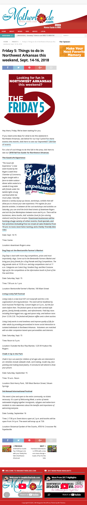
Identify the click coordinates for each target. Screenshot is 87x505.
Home (4, 31)
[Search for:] (73, 35)
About (11, 31)
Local (43, 31)
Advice (34, 31)
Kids (27, 31)
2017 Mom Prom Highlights (59, 471)
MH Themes (61, 503)
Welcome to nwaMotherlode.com (20, 471)
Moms (20, 31)
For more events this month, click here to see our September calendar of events (29, 141)
